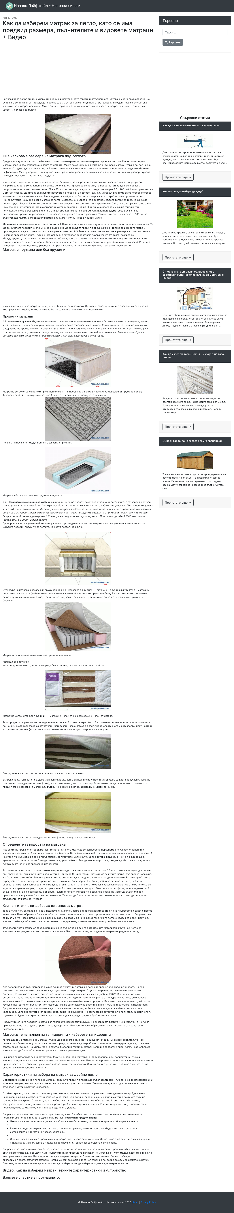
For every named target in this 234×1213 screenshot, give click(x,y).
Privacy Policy (148, 1202)
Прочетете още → (178, 177)
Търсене (174, 42)
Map (135, 1202)
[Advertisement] (78, 70)
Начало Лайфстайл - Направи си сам (46, 5)
